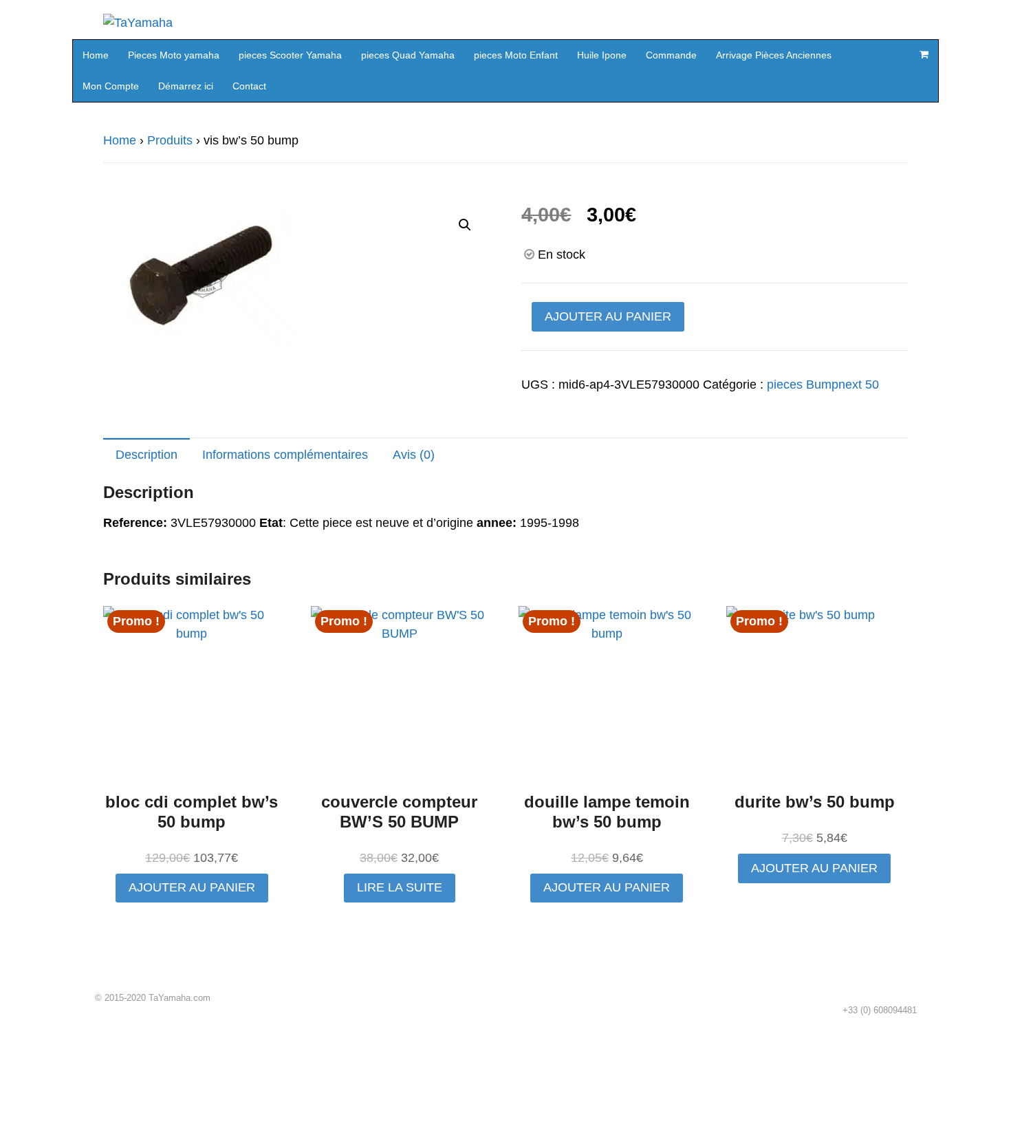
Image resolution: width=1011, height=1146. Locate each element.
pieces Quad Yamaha (408, 55)
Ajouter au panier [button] (192, 887)
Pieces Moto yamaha (173, 55)
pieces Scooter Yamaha (290, 55)
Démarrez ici (185, 85)
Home (96, 55)
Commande (671, 55)
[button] (465, 225)
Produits (170, 140)
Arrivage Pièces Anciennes (773, 55)
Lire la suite (399, 887)
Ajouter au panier (608, 316)
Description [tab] (146, 455)
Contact (249, 85)
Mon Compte (111, 85)
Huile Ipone (602, 55)
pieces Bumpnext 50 (823, 384)
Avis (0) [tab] (414, 455)
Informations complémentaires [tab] (285, 455)
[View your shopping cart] (923, 54)
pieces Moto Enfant (516, 55)
